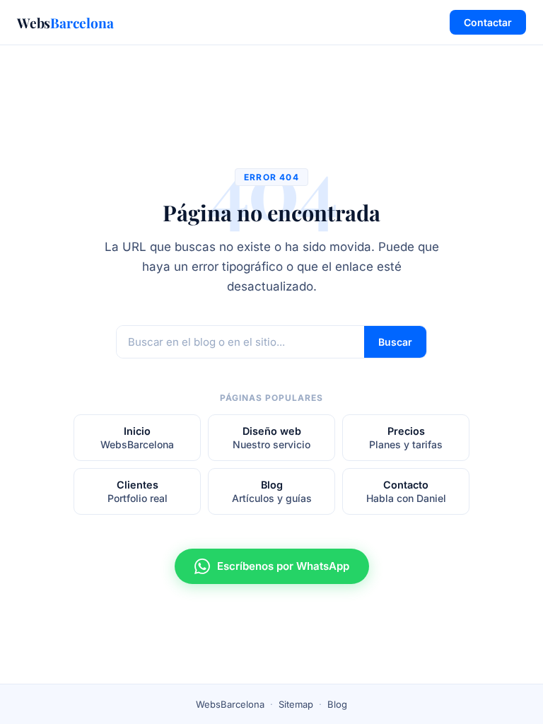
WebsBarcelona (137, 437)
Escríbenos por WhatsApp (283, 566)
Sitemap (296, 704)
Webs (65, 22)
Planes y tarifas (406, 437)
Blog (337, 704)
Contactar (488, 22)
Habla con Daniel (406, 491)
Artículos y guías (272, 491)
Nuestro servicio (271, 437)
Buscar (395, 342)
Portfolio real (137, 491)
